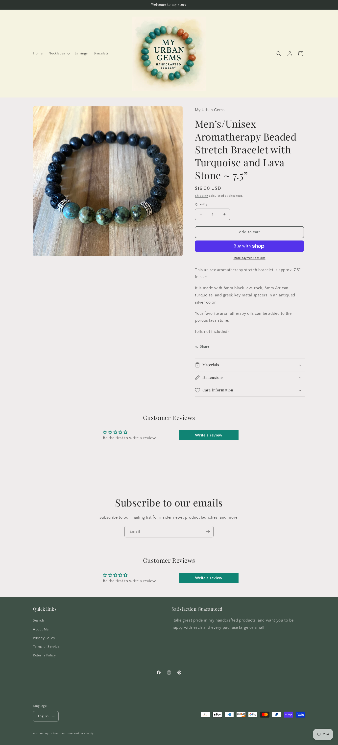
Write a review (208, 435)
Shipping (201, 195)
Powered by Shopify (80, 733)
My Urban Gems (55, 733)
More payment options (250, 258)
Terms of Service (46, 647)
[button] (59, 53)
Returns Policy (44, 655)
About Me (41, 629)
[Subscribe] (207, 531)
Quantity (201, 204)
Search (38, 621)
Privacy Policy (44, 638)
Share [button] (204, 347)
